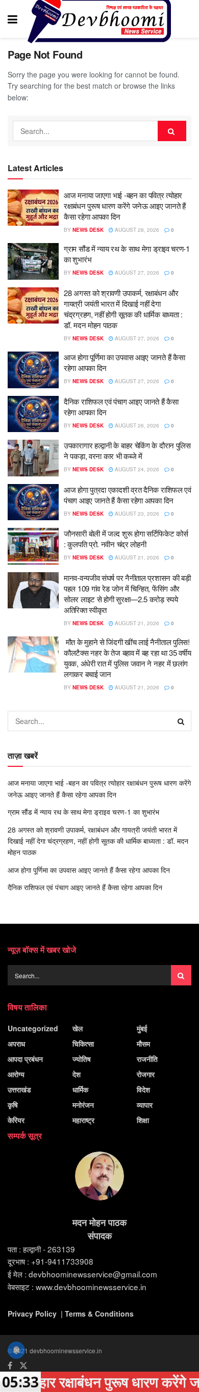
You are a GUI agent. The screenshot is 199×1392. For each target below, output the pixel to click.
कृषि (13, 1105)
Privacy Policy (32, 1313)
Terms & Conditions (99, 1313)
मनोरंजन (83, 1105)
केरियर (16, 1120)
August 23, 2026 (136, 513)
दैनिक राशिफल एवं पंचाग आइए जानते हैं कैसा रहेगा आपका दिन (85, 887)
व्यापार (145, 1105)
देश (76, 1074)
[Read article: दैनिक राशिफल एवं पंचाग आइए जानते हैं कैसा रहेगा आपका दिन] (33, 414)
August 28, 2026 (136, 229)
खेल (77, 1028)
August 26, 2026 (136, 425)
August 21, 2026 (136, 557)
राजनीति (147, 1059)
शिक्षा (143, 1120)
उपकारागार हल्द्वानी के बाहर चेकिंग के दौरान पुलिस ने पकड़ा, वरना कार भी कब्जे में (127, 450)
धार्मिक (80, 1089)
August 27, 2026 (136, 272)
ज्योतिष (81, 1059)
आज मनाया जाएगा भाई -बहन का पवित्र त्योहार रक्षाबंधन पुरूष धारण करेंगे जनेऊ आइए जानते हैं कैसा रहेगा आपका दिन (125, 206)
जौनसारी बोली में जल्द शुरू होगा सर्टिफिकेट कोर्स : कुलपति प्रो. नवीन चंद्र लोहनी (126, 538)
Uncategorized (33, 1028)
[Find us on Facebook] (10, 1365)
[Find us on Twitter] (23, 1365)
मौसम (143, 1043)
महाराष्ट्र (83, 1120)
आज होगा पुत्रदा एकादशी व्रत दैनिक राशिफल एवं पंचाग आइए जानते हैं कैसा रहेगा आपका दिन (127, 494)
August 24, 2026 (136, 469)
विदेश (143, 1089)
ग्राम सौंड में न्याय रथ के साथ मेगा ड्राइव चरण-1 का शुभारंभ (83, 812)
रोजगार (146, 1074)
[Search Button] (186, 19)
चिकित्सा (83, 1043)
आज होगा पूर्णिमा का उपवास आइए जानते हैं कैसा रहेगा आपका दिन (89, 870)
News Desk (88, 229)
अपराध (16, 1043)
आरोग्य (16, 1074)
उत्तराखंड (19, 1089)
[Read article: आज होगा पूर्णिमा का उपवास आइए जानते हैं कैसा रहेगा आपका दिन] (33, 370)
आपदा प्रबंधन (25, 1059)
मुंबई (142, 1028)
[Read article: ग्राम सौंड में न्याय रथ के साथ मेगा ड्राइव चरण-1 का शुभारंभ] (33, 261)
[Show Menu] (12, 19)
